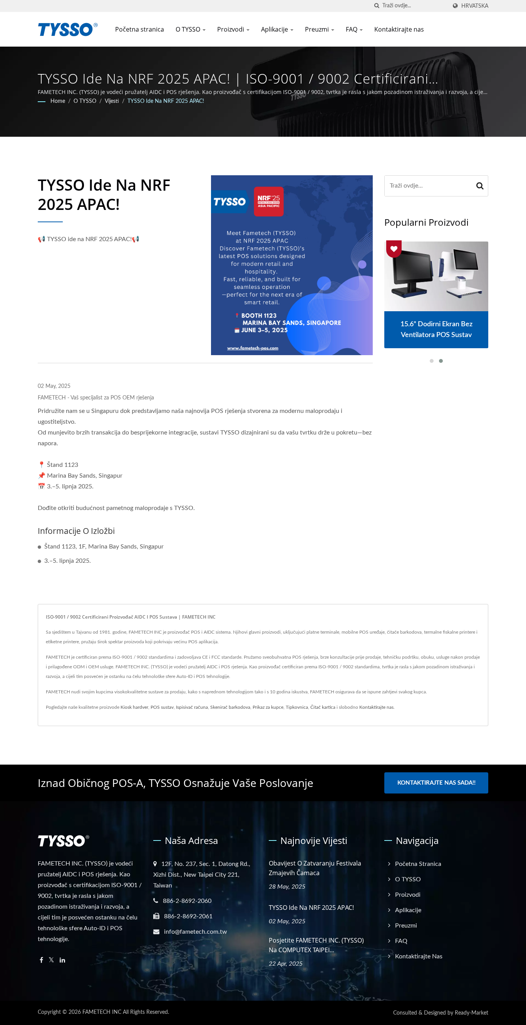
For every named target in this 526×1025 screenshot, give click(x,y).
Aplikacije (275, 29)
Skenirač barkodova (230, 707)
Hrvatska (474, 6)
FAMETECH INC (101, 1012)
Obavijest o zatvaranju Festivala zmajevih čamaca (315, 868)
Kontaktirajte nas (399, 29)
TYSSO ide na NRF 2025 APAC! (165, 101)
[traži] (376, 6)
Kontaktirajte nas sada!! (436, 783)
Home (57, 101)
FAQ (352, 29)
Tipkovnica (297, 707)
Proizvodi (231, 29)
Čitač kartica (322, 707)
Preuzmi (317, 29)
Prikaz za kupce (268, 707)
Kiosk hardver (134, 707)
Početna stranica (139, 29)
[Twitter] (51, 960)
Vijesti (112, 101)
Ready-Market (471, 1013)
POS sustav (162, 707)
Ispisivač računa (192, 707)
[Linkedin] (62, 960)
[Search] (480, 186)
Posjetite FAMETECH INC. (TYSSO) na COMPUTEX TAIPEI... (316, 945)
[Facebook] (41, 960)
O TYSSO (189, 29)
